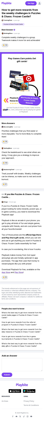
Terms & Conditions (31, 405)
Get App (31, 3)
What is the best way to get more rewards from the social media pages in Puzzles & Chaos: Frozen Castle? (21, 315)
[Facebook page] (13, 416)
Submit (7, 375)
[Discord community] (16, 416)
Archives (5, 401)
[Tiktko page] (24, 416)
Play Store (18, 272)
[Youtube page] (31, 416)
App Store (6, 272)
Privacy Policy (29, 401)
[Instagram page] (27, 416)
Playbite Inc (24, 413)
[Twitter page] (20, 416)
